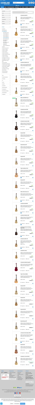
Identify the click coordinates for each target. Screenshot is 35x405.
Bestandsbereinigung (5, 90)
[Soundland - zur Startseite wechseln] (5, 3)
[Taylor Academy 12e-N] (16, 173)
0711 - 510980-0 (3, 0)
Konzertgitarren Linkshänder (5, 40)
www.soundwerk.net (30, 378)
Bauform (3, 17)
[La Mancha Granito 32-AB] (16, 126)
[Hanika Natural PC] (16, 149)
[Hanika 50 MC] (16, 138)
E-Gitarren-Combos (5, 49)
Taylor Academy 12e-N (24, 168)
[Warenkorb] (33, 3)
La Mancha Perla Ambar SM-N (26, 332)
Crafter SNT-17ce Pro (24, 27)
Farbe (3, 15)
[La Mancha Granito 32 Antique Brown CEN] (16, 232)
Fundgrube (3, 94)
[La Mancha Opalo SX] (16, 90)
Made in (3, 21)
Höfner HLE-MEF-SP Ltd (24, 97)
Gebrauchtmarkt (4, 87)
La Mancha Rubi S (24, 50)
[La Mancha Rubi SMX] (16, 208)
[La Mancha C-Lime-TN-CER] (16, 361)
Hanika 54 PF (23, 156)
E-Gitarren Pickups (5, 67)
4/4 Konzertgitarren (6, 37)
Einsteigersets (4, 89)
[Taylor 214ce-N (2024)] (16, 279)
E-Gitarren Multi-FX (5, 55)
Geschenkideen (4, 92)
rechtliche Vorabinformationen (20, 374)
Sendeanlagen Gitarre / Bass (5, 61)
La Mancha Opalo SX (24, 85)
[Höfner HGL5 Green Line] (16, 196)
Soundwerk (3, 85)
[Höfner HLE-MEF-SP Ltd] (16, 102)
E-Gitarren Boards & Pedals (6, 54)
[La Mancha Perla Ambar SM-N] (16, 337)
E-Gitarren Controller (5, 56)
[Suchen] (23, 3)
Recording (3, 78)
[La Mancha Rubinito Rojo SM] (16, 267)
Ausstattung (4, 19)
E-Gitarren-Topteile (5, 50)
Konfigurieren (23, 403)
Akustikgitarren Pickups (5, 68)
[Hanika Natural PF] (16, 326)
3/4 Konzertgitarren (6, 35)
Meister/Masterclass (6, 38)
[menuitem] (18, 3)
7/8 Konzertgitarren (6, 36)
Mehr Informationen (17, 401)
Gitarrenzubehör (4, 62)
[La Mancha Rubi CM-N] (16, 43)
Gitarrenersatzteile (5, 71)
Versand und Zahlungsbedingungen (12, 377)
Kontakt (18, 5)
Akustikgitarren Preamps (5, 59)
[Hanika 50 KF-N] (16, 314)
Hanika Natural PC (24, 144)
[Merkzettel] (29, 3)
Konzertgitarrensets (6, 32)
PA (2, 80)
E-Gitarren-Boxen (4, 51)
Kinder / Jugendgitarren (6, 45)
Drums (3, 82)
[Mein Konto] (31, 3)
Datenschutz (19, 372)
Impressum (19, 376)
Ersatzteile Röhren (4, 72)
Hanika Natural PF (24, 321)
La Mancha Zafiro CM (24, 238)
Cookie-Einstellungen (12, 372)
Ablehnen (11, 403)
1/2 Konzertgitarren (6, 33)
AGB (18, 375)
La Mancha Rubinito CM (25, 62)
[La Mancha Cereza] (16, 255)
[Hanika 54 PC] (16, 302)
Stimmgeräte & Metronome (6, 63)
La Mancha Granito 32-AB (25, 121)
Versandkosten (15, 389)
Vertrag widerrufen (12, 378)
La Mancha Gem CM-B (24, 109)
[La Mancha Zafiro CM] (16, 243)
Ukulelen (3, 46)
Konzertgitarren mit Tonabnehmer (6, 42)
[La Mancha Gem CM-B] (16, 114)
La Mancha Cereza (24, 250)
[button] (1, 404)
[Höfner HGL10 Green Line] (16, 79)
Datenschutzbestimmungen (30, 384)
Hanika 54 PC (23, 297)
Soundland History (20, 378)
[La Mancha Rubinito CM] (16, 67)
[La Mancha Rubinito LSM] (16, 220)
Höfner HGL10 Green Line (25, 74)
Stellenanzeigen (20, 379)
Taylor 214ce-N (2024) (24, 274)
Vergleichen (23, 23)
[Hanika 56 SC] (16, 349)
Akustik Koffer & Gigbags (5, 66)
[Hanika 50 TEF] (16, 290)
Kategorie (3, 23)
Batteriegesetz (20, 377)
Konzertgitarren (4, 31)
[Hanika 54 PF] (16, 161)
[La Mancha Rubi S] (16, 55)
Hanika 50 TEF (23, 285)
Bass (3, 75)
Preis (3, 13)
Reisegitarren (5, 44)
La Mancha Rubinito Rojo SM (25, 262)
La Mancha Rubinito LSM (25, 215)
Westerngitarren (4, 30)
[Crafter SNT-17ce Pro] (16, 32)
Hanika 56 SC (23, 344)
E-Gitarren (3, 28)
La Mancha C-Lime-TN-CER (25, 356)
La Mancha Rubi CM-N (24, 38)
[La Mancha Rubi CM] (16, 20)
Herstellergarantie (12, 375)
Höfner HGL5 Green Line (25, 191)
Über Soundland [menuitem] (31, 0)
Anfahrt (10, 374)
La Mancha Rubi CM (24, 15)
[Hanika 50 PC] (16, 185)
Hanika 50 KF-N (23, 309)
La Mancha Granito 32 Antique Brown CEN (26, 227)
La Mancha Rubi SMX (24, 203)
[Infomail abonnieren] (33, 382)
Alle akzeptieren (16, 403)
